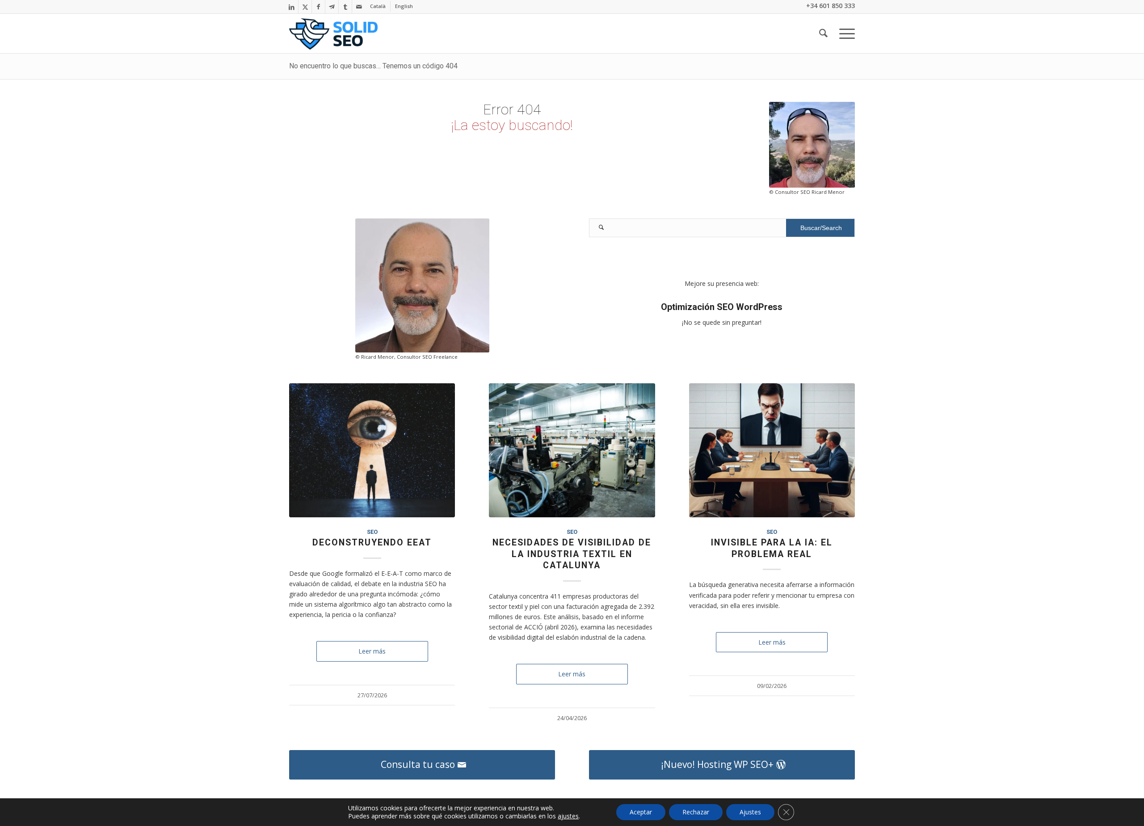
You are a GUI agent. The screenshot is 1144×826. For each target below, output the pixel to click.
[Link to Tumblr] (345, 6)
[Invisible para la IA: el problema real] (772, 450)
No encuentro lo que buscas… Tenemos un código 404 (373, 66)
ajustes (568, 816)
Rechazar (695, 812)
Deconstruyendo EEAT (372, 542)
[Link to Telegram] (331, 6)
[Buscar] (823, 33)
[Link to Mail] (359, 6)
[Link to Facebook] (318, 6)
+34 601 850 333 (830, 5)
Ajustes (750, 812)
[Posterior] (841, 514)
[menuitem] (378, 6)
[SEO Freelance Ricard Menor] (333, 34)
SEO (372, 531)
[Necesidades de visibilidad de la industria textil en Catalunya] (572, 450)
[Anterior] (302, 514)
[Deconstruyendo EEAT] (372, 450)
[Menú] (844, 33)
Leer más (372, 651)
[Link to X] (305, 6)
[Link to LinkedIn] (291, 6)
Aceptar (641, 812)
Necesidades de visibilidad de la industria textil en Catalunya (571, 553)
